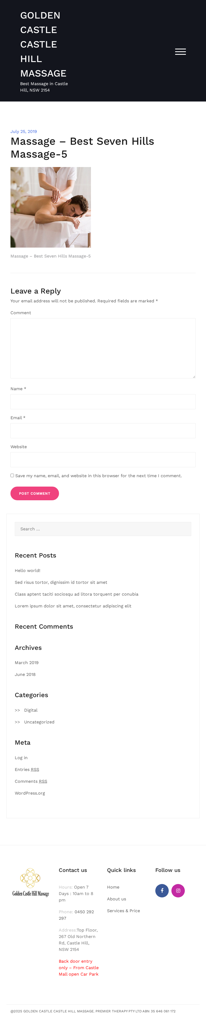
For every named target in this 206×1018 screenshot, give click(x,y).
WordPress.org (30, 793)
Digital (31, 710)
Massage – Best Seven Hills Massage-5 (50, 256)
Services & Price (123, 910)
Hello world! (27, 570)
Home (113, 887)
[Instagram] (178, 890)
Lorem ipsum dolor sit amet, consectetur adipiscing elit (73, 605)
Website (18, 446)
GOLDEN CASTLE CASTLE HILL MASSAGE (43, 44)
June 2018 (25, 674)
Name (18, 388)
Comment (20, 312)
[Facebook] (162, 890)
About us (116, 898)
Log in (21, 757)
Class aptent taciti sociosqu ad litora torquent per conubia (76, 594)
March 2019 (27, 662)
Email (17, 417)
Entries (27, 769)
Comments (31, 781)
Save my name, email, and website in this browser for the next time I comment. (98, 475)
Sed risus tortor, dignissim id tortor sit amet (61, 582)
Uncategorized (39, 721)
